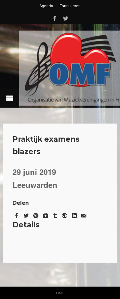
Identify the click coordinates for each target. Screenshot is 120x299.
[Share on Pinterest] (35, 214)
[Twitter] (65, 17)
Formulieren (70, 5)
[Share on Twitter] (26, 214)
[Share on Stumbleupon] (64, 214)
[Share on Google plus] (45, 214)
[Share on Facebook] (16, 214)
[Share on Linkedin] (74, 214)
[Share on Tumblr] (55, 214)
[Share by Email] (83, 214)
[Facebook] (55, 17)
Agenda (46, 5)
